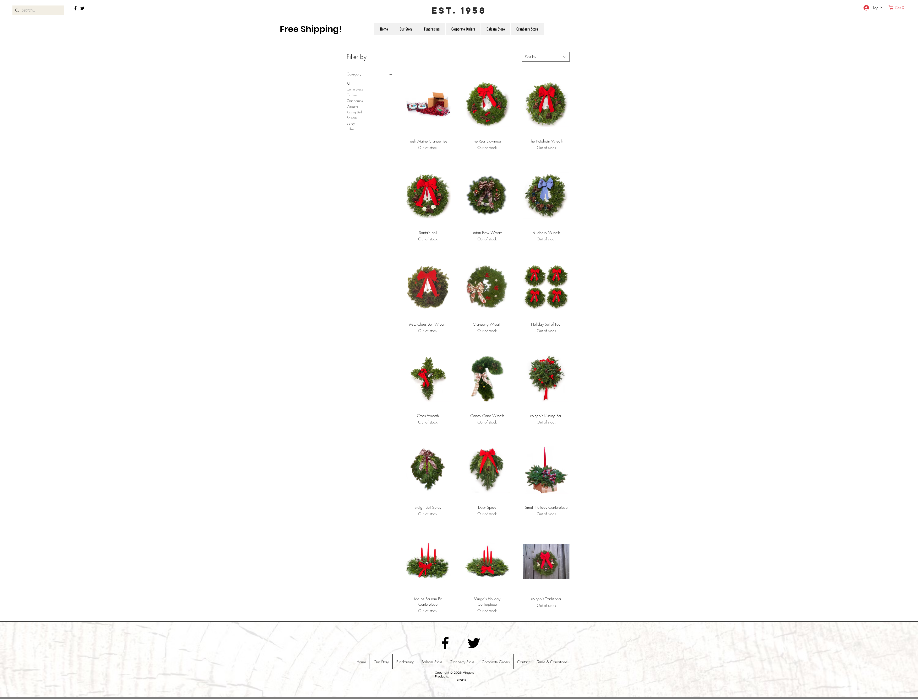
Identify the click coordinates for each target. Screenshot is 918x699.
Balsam (352, 117)
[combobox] (546, 57)
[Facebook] (75, 8)
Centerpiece (355, 89)
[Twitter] (82, 8)
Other (351, 129)
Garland (353, 95)
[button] (897, 7)
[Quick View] (428, 103)
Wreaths (352, 106)
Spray (351, 123)
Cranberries (355, 100)
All (348, 83)
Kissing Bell (354, 112)
